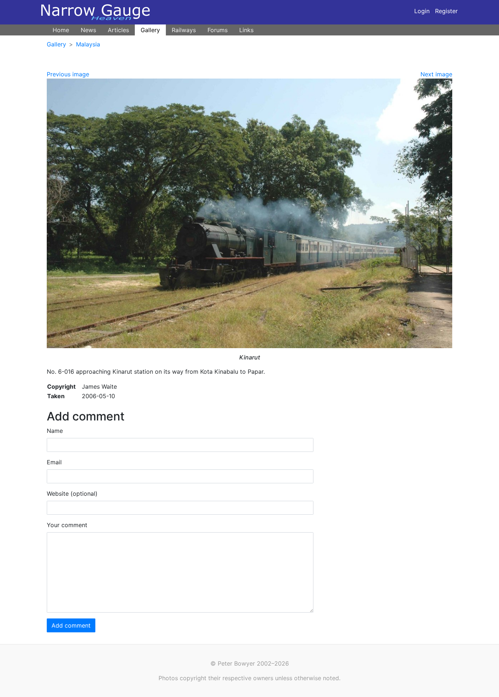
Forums (217, 30)
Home (61, 30)
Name (55, 430)
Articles (118, 30)
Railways (184, 30)
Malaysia (88, 44)
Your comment (67, 525)
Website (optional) (72, 493)
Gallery (150, 30)
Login (422, 11)
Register (446, 11)
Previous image (68, 74)
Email (54, 462)
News (88, 30)
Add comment (71, 625)
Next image (436, 74)
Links (246, 30)
